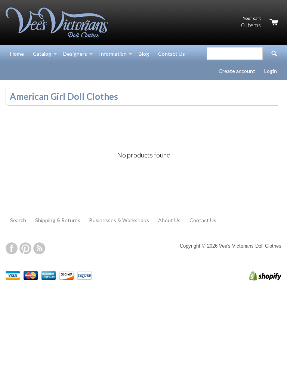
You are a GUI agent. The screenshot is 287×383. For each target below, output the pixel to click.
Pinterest (25, 248)
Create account (237, 71)
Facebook (12, 248)
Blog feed (39, 248)
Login (270, 71)
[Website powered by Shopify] (257, 279)
